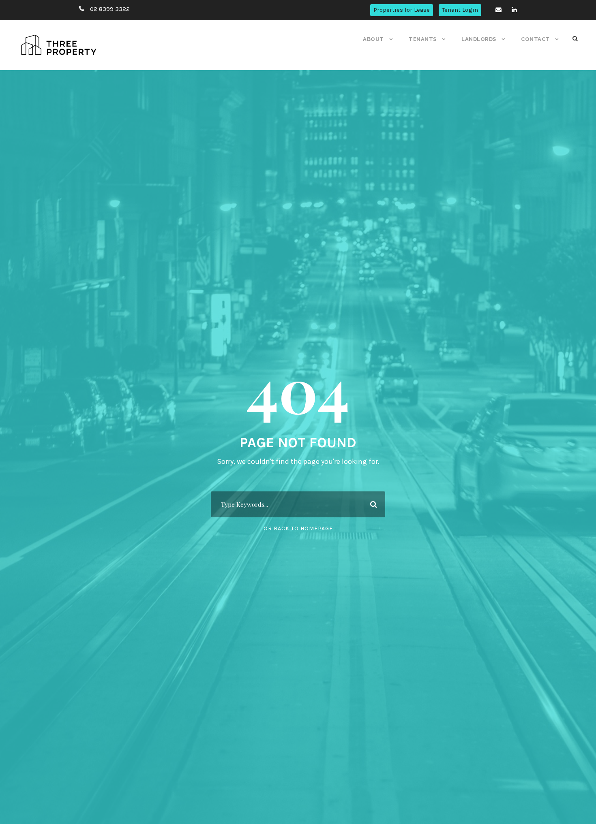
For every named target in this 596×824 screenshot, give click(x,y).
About (373, 39)
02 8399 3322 (110, 9)
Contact (535, 39)
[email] (498, 9)
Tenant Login (460, 9)
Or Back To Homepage (298, 528)
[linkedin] (514, 9)
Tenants (423, 39)
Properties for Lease (401, 9)
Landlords (478, 39)
